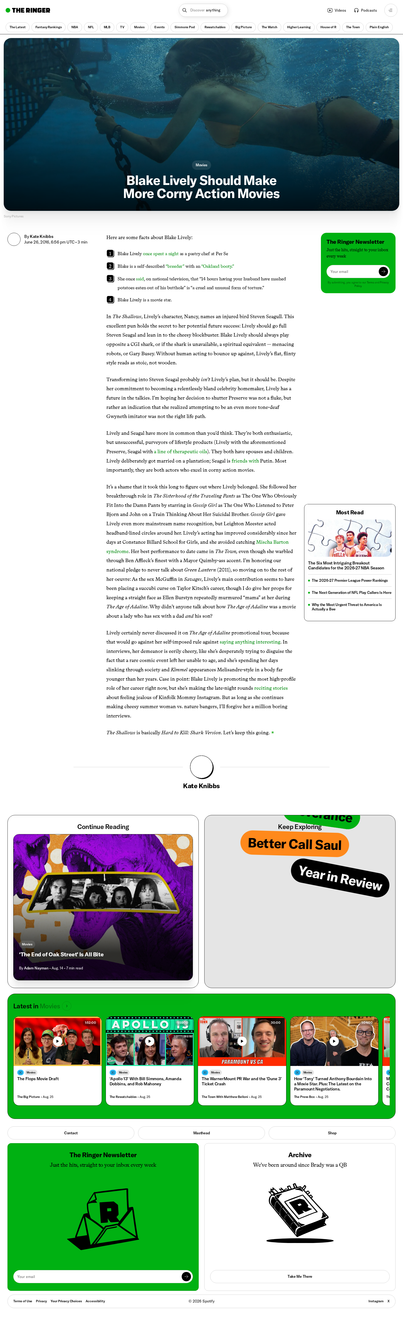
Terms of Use (22, 1301)
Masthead (201, 1133)
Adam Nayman (36, 968)
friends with (245, 461)
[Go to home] (28, 10)
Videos (340, 10)
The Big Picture (28, 1097)
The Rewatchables (123, 1097)
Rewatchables (215, 27)
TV (122, 27)
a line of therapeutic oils (180, 451)
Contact (71, 1133)
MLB (107, 27)
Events (159, 27)
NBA (74, 27)
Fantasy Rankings (48, 27)
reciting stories (271, 688)
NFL (91, 27)
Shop (332, 1133)
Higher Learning (299, 27)
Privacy (41, 1301)
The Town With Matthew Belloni (225, 1097)
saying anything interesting (250, 642)
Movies (139, 27)
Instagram (376, 1301)
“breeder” (175, 266)
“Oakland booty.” (217, 266)
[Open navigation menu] (390, 10)
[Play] (57, 1041)
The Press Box (304, 1097)
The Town (353, 27)
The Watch (270, 27)
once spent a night (161, 253)
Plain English (379, 27)
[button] (203, 10)
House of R (328, 27)
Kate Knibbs (41, 236)
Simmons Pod (184, 27)
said (140, 279)
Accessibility (95, 1301)
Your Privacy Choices (66, 1301)
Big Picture (243, 27)
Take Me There (300, 1276)
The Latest (18, 27)
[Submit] (383, 271)
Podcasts (369, 10)
